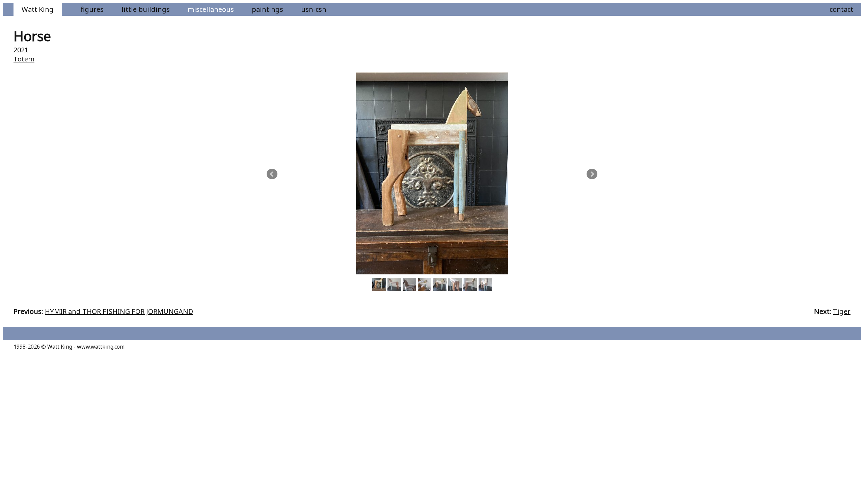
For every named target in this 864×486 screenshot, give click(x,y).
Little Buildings (146, 9)
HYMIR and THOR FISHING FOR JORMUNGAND (119, 311)
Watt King (38, 9)
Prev (272, 174)
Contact (841, 9)
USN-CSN (313, 9)
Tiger (841, 311)
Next (592, 174)
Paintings (267, 9)
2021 (21, 49)
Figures (92, 9)
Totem (24, 58)
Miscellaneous (211, 9)
